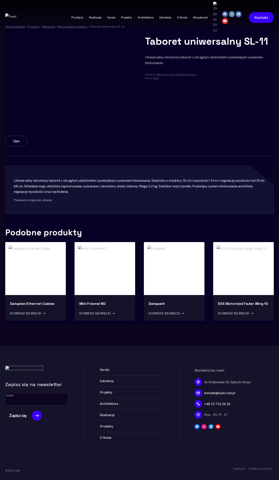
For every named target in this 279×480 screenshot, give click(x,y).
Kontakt (261, 17)
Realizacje (95, 17)
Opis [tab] (16, 141)
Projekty (126, 17)
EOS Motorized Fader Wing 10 (243, 303)
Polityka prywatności (260, 468)
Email (11, 395)
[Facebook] (225, 14)
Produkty (77, 17)
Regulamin (239, 468)
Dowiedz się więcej (26, 313)
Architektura (146, 17)
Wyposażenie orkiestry (183, 74)
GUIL (156, 78)
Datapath (157, 303)
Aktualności (200, 17)
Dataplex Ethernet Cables (32, 303)
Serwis (111, 17)
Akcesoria (163, 74)
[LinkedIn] (239, 14)
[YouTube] (225, 21)
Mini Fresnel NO (92, 303)
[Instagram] (232, 14)
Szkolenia (165, 17)
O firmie (182, 17)
